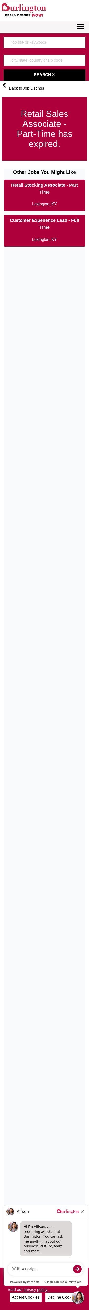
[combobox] (44, 42)
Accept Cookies (26, 1297)
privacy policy (35, 1289)
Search (43, 75)
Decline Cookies (62, 1297)
